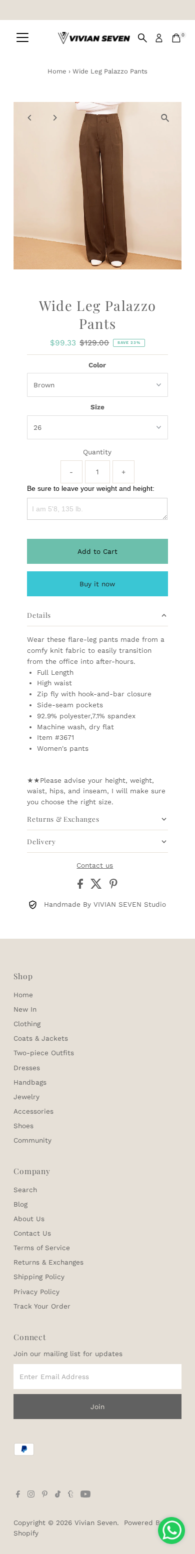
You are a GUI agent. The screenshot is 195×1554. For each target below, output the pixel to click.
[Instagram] (31, 1495)
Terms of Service (42, 1248)
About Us (29, 1219)
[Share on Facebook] (82, 886)
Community (33, 1140)
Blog (21, 1204)
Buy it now (97, 584)
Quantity (97, 452)
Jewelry (27, 1097)
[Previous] (29, 117)
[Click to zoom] (165, 118)
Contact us (94, 865)
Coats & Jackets (41, 1038)
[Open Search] (142, 37)
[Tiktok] (57, 1495)
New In (25, 1009)
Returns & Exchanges (49, 1262)
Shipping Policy (39, 1277)
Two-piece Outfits (44, 1053)
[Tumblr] (71, 1495)
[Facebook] (18, 1495)
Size (97, 407)
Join (97, 1407)
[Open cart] (176, 37)
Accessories (34, 1111)
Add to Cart (98, 551)
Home (57, 71)
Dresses (27, 1068)
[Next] (54, 117)
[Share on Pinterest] (114, 886)
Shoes (24, 1126)
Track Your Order (42, 1306)
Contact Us (32, 1233)
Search (25, 1190)
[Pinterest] (45, 1495)
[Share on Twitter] (97, 886)
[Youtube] (85, 1495)
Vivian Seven (95, 1523)
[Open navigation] (23, 37)
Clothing (27, 1024)
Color (97, 365)
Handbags (30, 1082)
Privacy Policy (37, 1292)
